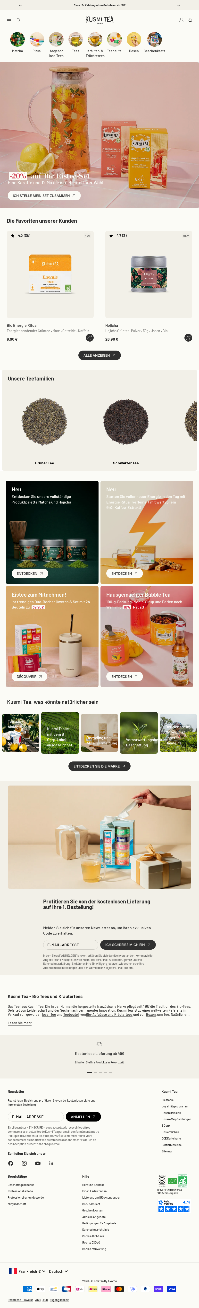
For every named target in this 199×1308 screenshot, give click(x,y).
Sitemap (167, 1151)
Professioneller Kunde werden (26, 1197)
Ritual (37, 51)
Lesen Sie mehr (20, 1023)
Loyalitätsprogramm (175, 1106)
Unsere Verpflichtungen (176, 1119)
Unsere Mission (171, 1112)
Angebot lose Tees (56, 53)
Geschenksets (154, 51)
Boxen (151, 1014)
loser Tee (49, 1014)
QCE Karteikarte (171, 1138)
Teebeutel (114, 51)
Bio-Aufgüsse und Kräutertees (109, 1014)
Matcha (17, 51)
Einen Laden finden (94, 1191)
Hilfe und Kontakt (93, 1184)
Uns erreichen (170, 1132)
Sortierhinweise (172, 1145)
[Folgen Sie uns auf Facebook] (11, 1163)
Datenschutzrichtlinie (95, 1229)
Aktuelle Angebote (94, 1217)
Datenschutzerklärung (57, 963)
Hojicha (111, 325)
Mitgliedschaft (17, 1204)
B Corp (166, 1125)
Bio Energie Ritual (22, 325)
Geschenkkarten (92, 1210)
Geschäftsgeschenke (21, 1184)
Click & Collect (91, 1204)
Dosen (134, 51)
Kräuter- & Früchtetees (95, 53)
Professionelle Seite (20, 1191)
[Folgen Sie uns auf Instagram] (24, 1163)
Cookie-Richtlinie (93, 1236)
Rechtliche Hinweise (20, 1299)
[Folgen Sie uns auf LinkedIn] (51, 1163)
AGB (38, 1299)
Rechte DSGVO (91, 1242)
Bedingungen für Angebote (99, 1223)
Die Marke (168, 1100)
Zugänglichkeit (59, 1299)
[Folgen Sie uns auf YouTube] (38, 1163)
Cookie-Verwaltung (94, 1249)
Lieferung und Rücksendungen (101, 1197)
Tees (75, 51)
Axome (112, 1281)
